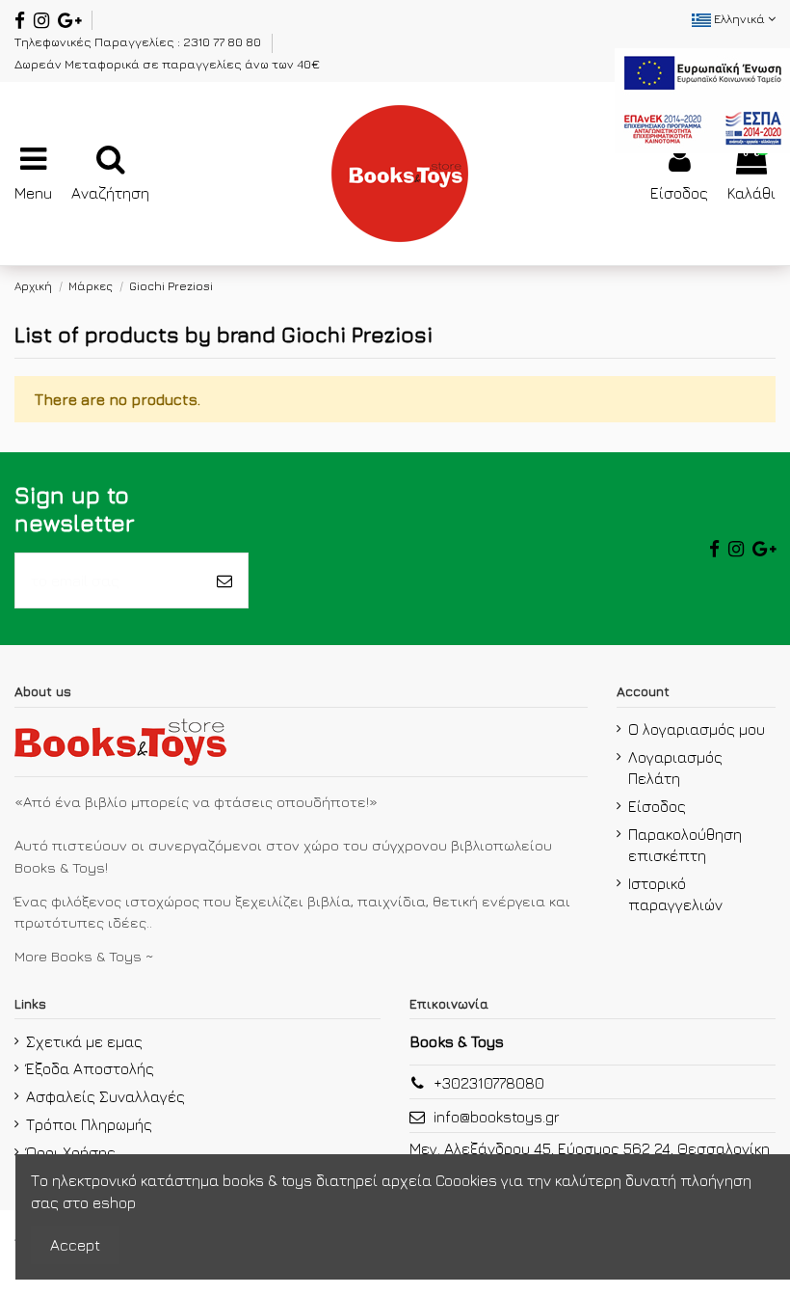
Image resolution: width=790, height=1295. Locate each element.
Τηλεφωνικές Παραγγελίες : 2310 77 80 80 (139, 41)
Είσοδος (657, 806)
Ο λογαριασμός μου (696, 729)
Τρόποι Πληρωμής (89, 1124)
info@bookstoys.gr (497, 1116)
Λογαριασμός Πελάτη (675, 767)
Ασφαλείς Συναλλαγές (105, 1096)
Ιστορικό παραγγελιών (675, 894)
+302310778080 (489, 1083)
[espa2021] (702, 98)
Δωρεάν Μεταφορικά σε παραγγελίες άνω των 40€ (167, 63)
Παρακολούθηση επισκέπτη (685, 844)
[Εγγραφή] (224, 580)
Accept (75, 1245)
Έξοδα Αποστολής (90, 1068)
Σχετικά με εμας (84, 1041)
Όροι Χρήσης (71, 1152)
